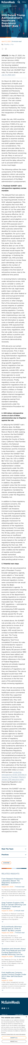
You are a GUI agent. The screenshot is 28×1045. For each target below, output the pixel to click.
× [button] (26, 1016)
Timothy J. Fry (8, 44)
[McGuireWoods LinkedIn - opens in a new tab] (2, 1008)
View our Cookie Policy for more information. (13, 1034)
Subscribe (6, 862)
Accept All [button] (14, 1037)
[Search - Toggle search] (18, 2)
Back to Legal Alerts (10, 6)
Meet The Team (7, 849)
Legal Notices (19, 1014)
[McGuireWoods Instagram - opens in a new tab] (8, 1008)
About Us (4, 1014)
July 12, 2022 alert (8, 75)
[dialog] (14, 1030)
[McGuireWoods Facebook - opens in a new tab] (4, 1008)
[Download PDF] (2, 49)
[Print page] (6, 49)
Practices (5, 855)
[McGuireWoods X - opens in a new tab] (6, 1008)
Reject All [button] (14, 1041)
